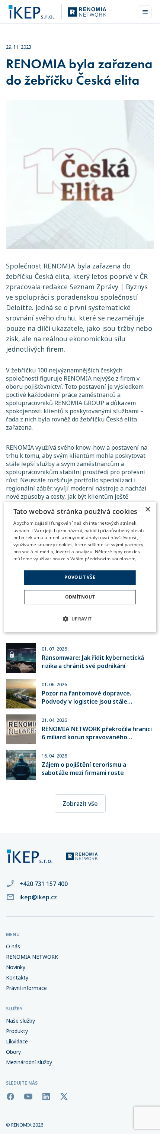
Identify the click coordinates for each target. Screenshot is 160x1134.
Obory (13, 1052)
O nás (13, 946)
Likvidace (17, 1042)
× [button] (147, 509)
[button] (80, 618)
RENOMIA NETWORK (32, 957)
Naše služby (20, 1021)
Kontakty (17, 978)
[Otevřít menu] (145, 12)
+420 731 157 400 (43, 884)
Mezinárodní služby (29, 1062)
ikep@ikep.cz (38, 897)
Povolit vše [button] (79, 577)
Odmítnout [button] (80, 597)
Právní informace (26, 988)
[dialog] (80, 567)
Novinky (15, 967)
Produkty (17, 1031)
